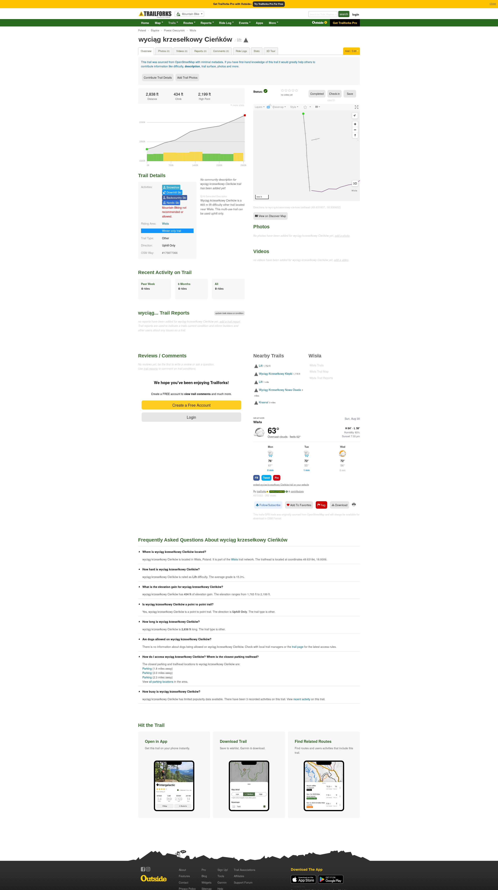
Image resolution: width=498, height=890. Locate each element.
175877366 (171, 253)
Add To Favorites (300, 505)
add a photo (342, 235)
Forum (243, 882)
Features (184, 876)
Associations (244, 870)
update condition (229, 313)
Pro (204, 870)
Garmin (222, 882)
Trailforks (277, 492)
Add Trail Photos (187, 77)
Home (145, 23)
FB (256, 477)
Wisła (165, 223)
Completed (317, 94)
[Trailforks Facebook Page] (143, 869)
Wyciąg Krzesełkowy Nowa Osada (280, 390)
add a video (341, 260)
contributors (297, 491)
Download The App (307, 869)
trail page (297, 647)
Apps (259, 23)
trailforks (261, 491)
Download (340, 505)
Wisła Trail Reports (321, 378)
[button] (174, 775)
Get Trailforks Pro (345, 23)
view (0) (331, 99)
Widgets (206, 882)
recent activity (301, 699)
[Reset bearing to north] (355, 135)
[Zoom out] (355, 130)
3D (355, 183)
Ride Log (225, 23)
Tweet (266, 477)
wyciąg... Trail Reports (163, 313)
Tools (220, 876)
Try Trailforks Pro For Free (268, 4)
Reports (206, 23)
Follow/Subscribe (270, 505)
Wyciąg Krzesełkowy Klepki (275, 374)
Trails (172, 23)
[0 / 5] (289, 90)
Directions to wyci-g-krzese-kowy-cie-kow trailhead (281, 207)
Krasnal (263, 402)
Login (191, 417)
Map (158, 23)
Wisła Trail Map (319, 371)
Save (350, 94)
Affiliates (239, 876)
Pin (277, 477)
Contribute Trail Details (158, 77)
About (182, 870)
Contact (183, 882)
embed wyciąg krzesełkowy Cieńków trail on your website (281, 484)
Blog (204, 876)
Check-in (334, 94)
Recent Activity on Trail (165, 272)
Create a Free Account (191, 405)
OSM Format (274, 518)
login (355, 14)
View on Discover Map (272, 216)
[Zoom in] (355, 124)
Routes (188, 23)
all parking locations (161, 681)
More (272, 23)
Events (243, 23)
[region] (306, 152)
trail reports (151, 368)
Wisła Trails (316, 365)
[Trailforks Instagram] (148, 869)
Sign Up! (222, 870)
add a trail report (230, 321)
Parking (147, 668)
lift (239, 40)
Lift (261, 366)
